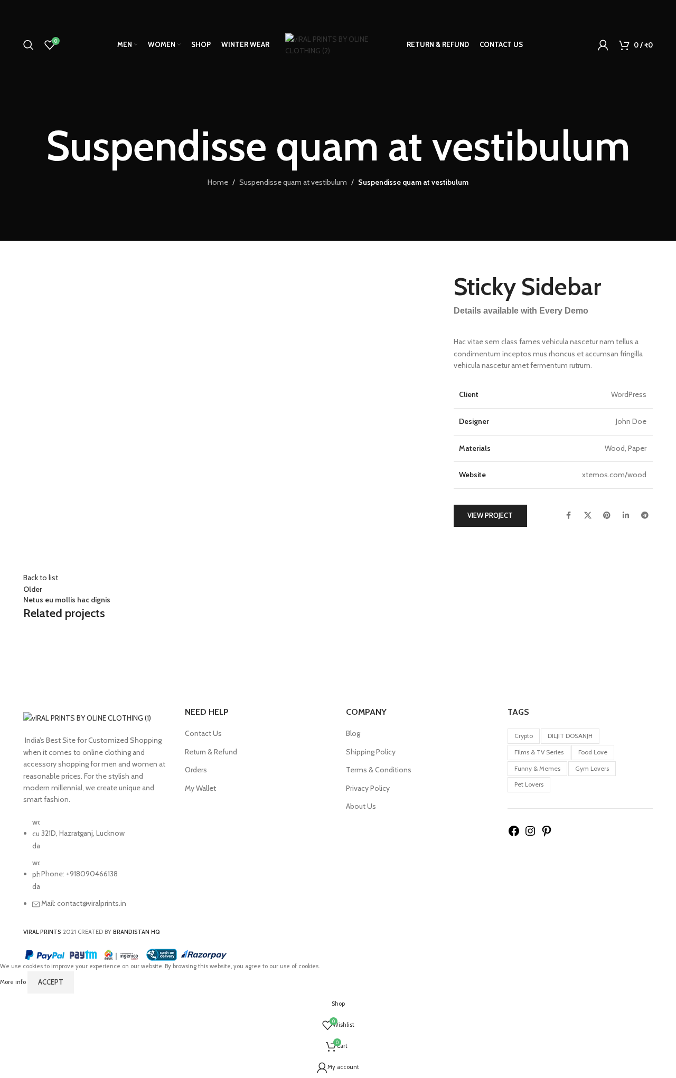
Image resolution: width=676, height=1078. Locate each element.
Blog (353, 733)
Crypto (523, 736)
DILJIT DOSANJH (570, 736)
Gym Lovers (592, 768)
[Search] (28, 44)
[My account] (603, 44)
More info (13, 982)
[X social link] (588, 516)
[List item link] (96, 868)
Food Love (592, 752)
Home (218, 182)
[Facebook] (514, 834)
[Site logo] (338, 44)
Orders (196, 769)
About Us (361, 806)
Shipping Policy (371, 752)
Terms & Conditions (378, 769)
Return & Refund (211, 752)
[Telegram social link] (645, 516)
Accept (50, 982)
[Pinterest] (546, 834)
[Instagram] (530, 834)
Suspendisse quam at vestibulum (293, 182)
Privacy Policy (368, 788)
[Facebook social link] (569, 516)
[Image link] (87, 717)
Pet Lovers (528, 784)
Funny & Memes (537, 768)
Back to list (40, 577)
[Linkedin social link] (626, 516)
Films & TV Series (539, 752)
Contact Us (203, 733)
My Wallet (200, 788)
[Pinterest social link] (607, 516)
